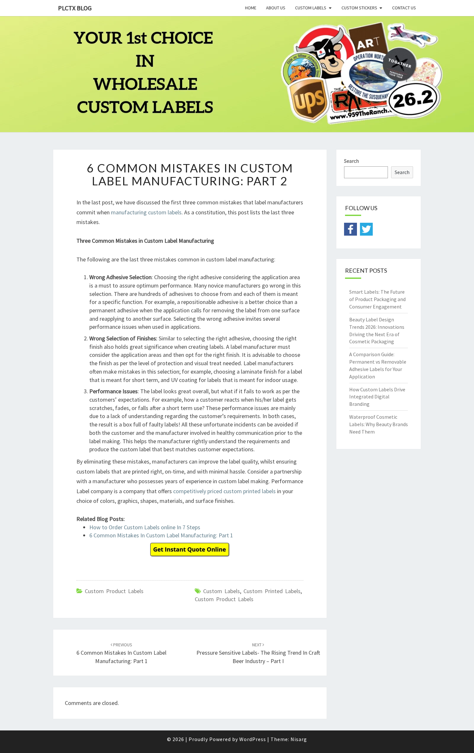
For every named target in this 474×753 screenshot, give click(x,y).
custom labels (221, 591)
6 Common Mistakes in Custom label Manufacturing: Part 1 (121, 653)
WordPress (252, 739)
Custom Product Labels (114, 591)
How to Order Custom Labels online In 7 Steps (144, 527)
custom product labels (224, 599)
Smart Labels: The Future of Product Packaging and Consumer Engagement (377, 299)
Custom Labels (310, 8)
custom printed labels (272, 591)
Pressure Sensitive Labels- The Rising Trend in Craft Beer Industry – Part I (258, 653)
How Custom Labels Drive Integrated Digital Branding (377, 396)
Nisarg (299, 739)
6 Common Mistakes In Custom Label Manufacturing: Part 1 (161, 535)
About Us (275, 8)
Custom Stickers (359, 8)
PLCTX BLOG (75, 8)
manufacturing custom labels (146, 212)
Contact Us (404, 8)
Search (351, 161)
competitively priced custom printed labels (224, 491)
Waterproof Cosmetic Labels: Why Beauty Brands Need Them (378, 424)
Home (250, 8)
